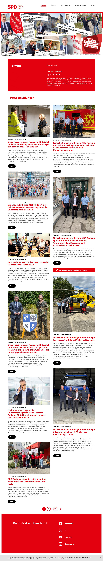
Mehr (11, 166)
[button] (100, 557)
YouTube (68, 537)
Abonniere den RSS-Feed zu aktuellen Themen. (73, 270)
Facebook (69, 524)
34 (55, 509)
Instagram (69, 544)
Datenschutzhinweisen (63, 558)
